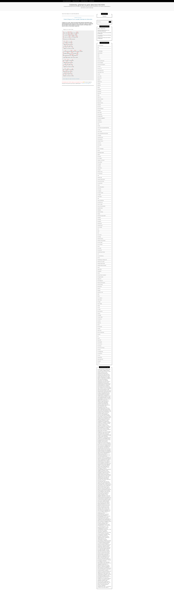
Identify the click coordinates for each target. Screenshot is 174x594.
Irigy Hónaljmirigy (101, 200)
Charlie (99, 125)
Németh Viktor (100, 284)
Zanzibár (99, 361)
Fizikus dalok (100, 162)
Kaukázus (99, 221)
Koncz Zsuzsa (100, 244)
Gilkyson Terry (100, 171)
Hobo (99, 185)
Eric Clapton (100, 158)
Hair (98, 175)
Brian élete (100, 112)
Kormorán (99, 248)
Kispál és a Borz (100, 238)
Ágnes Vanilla (100, 53)
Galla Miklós (100, 167)
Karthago (99, 219)
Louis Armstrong (100, 255)
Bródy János (100, 114)
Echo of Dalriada (100, 148)
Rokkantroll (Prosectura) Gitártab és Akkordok (104, 38)
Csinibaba (99, 135)
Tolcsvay (99, 349)
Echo (98, 146)
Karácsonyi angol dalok (102, 215)
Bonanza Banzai (100, 108)
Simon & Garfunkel (101, 332)
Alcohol (99, 58)
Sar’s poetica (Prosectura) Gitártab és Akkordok (104, 35)
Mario (99, 267)
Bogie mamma (100, 102)
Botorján (99, 110)
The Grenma (100, 343)
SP (98, 336)
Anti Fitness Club (100, 70)
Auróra (99, 74)
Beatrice (99, 85)
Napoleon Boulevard (101, 282)
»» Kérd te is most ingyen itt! (86, 83)
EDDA (99, 150)
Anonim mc (100, 68)
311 (98, 49)
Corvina (99, 129)
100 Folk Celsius (100, 45)
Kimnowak (99, 234)
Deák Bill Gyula (100, 137)
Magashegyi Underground (102, 259)
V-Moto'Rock (100, 353)
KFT (98, 229)
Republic (99, 322)
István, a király (100, 204)
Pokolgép (99, 315)
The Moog (99, 345)
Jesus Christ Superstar (101, 206)
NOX (98, 294)
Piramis (99, 313)
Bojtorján (99, 104)
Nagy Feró (99, 278)
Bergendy (99, 91)
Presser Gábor (100, 317)
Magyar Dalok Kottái (101, 263)
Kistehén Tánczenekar (101, 240)
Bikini (99, 95)
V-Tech (99, 355)
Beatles (99, 83)
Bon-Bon (99, 106)
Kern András (100, 227)
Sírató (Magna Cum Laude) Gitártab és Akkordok (78, 19)
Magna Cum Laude (77, 17)
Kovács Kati (100, 250)
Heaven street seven (101, 179)
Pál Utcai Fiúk (100, 311)
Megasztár (99, 271)
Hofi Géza (99, 188)
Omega (99, 301)
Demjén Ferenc (100, 141)
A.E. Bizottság (100, 51)
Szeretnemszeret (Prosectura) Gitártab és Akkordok (103, 31)
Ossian (99, 305)
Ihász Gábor (100, 196)
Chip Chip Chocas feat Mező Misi (103, 127)
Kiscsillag (99, 236)
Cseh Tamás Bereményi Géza (103, 133)
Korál (98, 246)
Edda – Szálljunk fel (101, 28)
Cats (98, 123)
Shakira (99, 328)
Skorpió (99, 334)
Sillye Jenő (99, 330)
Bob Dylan (99, 100)
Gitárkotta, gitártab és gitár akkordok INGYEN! (87, 5)
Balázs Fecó (100, 81)
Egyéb (99, 154)
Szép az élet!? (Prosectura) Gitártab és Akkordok (104, 33)
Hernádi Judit (100, 183)
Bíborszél (99, 93)
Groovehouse (100, 173)
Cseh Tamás (100, 131)
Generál (99, 169)
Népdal (99, 290)
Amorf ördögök (100, 62)
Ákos (98, 56)
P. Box (99, 307)
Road (99, 324)
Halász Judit (100, 177)
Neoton (99, 288)
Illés (98, 198)
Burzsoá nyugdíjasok (101, 118)
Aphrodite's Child (101, 72)
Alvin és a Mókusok (101, 60)
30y (98, 47)
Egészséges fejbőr (101, 152)
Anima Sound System (101, 64)
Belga (99, 87)
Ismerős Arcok (100, 202)
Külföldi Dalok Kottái (101, 252)
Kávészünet (100, 223)
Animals (99, 66)
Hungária (99, 194)
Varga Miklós (100, 357)
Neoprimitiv (100, 286)
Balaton (99, 79)
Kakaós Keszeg (100, 211)
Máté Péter (100, 269)
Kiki (98, 232)
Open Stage (100, 303)
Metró (99, 273)
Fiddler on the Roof (101, 160)
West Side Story (100, 359)
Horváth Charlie (100, 192)
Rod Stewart (100, 326)
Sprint (99, 338)
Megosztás (104, 16)
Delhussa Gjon (100, 139)
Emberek (99, 156)
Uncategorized (100, 351)
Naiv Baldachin (100, 280)
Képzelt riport (100, 225)
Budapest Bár (100, 116)
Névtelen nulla (100, 292)
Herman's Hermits (101, 181)
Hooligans (99, 190)
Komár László (100, 242)
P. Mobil (99, 309)
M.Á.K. (99, 257)
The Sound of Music (101, 347)
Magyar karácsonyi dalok (102, 265)
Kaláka (99, 213)
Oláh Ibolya (100, 299)
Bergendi (99, 89)
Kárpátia (99, 217)
